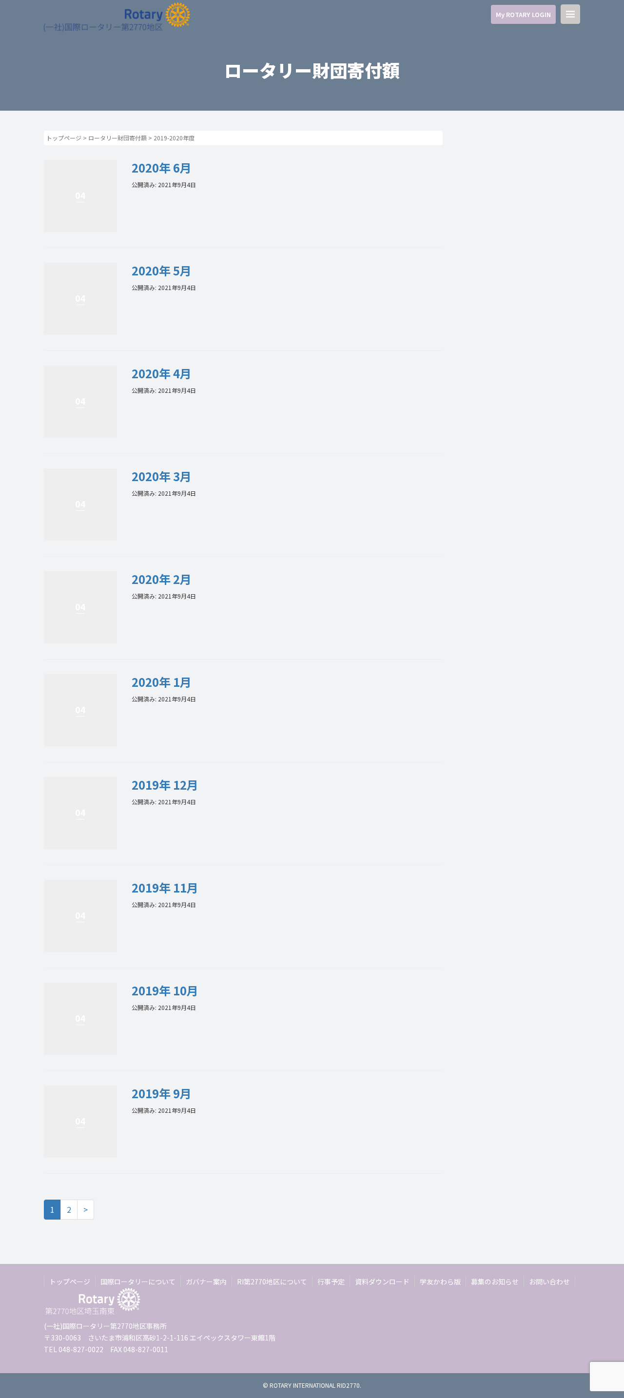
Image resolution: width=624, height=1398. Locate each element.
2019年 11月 (165, 887)
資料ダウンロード (382, 1281)
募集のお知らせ (495, 1281)
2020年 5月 (162, 270)
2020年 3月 (162, 476)
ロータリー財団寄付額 (117, 138)
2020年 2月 (162, 578)
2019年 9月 (162, 1093)
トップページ (63, 138)
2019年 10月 (165, 990)
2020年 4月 (162, 373)
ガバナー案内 (206, 1281)
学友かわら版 (440, 1281)
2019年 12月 (165, 784)
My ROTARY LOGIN (523, 14)
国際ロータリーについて (138, 1281)
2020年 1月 (162, 681)
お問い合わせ (549, 1281)
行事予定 (331, 1281)
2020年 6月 (162, 167)
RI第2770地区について (272, 1281)
